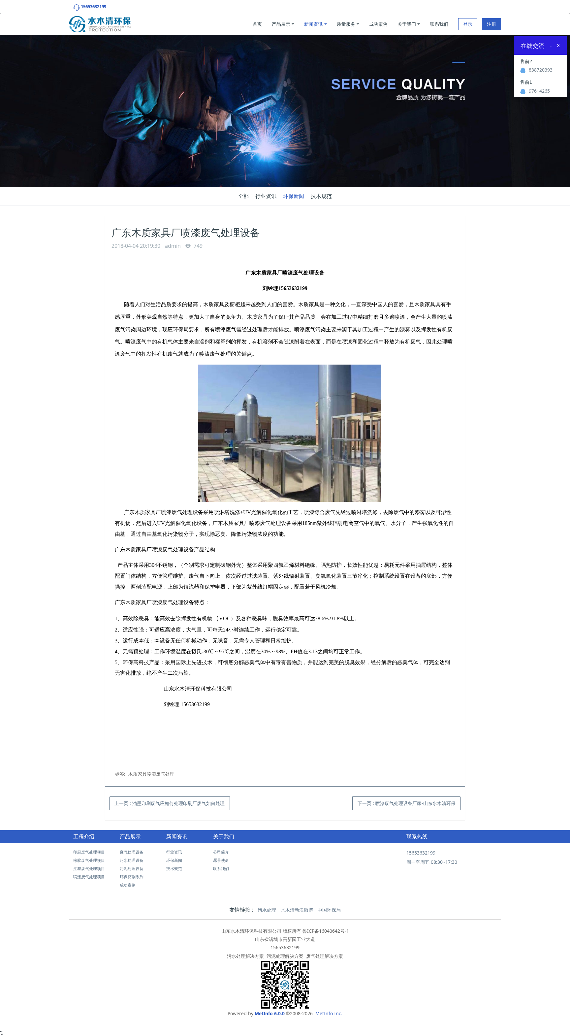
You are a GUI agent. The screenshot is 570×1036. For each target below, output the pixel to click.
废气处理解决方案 (324, 956)
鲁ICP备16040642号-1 (325, 931)
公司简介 (221, 852)
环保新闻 (293, 196)
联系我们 (439, 24)
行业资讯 (265, 196)
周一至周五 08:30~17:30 (431, 862)
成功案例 (378, 24)
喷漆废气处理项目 (89, 877)
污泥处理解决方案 (285, 956)
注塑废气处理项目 (89, 868)
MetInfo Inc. (328, 1013)
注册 (491, 24)
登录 (467, 24)
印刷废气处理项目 (89, 852)
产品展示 (281, 24)
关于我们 (406, 24)
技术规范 (321, 196)
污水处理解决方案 (245, 956)
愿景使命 (221, 860)
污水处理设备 (131, 860)
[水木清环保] (100, 22)
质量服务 (346, 24)
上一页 (169, 803)
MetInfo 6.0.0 (270, 1013)
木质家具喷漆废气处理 (151, 774)
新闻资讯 (313, 24)
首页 (257, 24)
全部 (243, 196)
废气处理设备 (131, 852)
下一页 (407, 803)
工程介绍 (83, 836)
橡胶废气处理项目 (89, 860)
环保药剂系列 (131, 877)
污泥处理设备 (131, 868)
